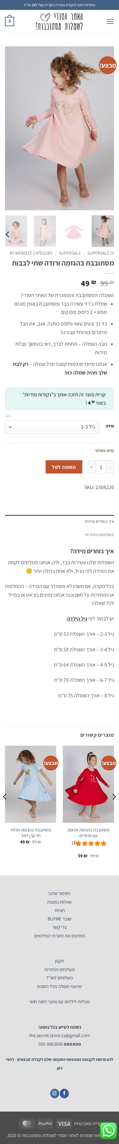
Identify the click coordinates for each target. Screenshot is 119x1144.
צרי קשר (59, 927)
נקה (7, 415)
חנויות (60, 910)
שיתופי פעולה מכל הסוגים (59, 986)
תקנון (59, 961)
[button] (110, 21)
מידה (110, 426)
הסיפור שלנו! (59, 893)
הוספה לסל (64, 467)
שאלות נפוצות (59, 902)
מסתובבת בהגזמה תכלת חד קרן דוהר (31, 833)
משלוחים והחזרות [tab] (99, 534)
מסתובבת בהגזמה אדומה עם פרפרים (88, 833)
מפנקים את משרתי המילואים (59, 935)
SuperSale (70, 253)
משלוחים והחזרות (59, 969)
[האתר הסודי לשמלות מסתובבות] (59, 21)
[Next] (11, 128)
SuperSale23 (100, 253)
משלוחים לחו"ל (59, 977)
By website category (31, 253)
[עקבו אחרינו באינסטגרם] (54, 1093)
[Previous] (103, 128)
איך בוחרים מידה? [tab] (99, 521)
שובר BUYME (59, 919)
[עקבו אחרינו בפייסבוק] (64, 1093)
